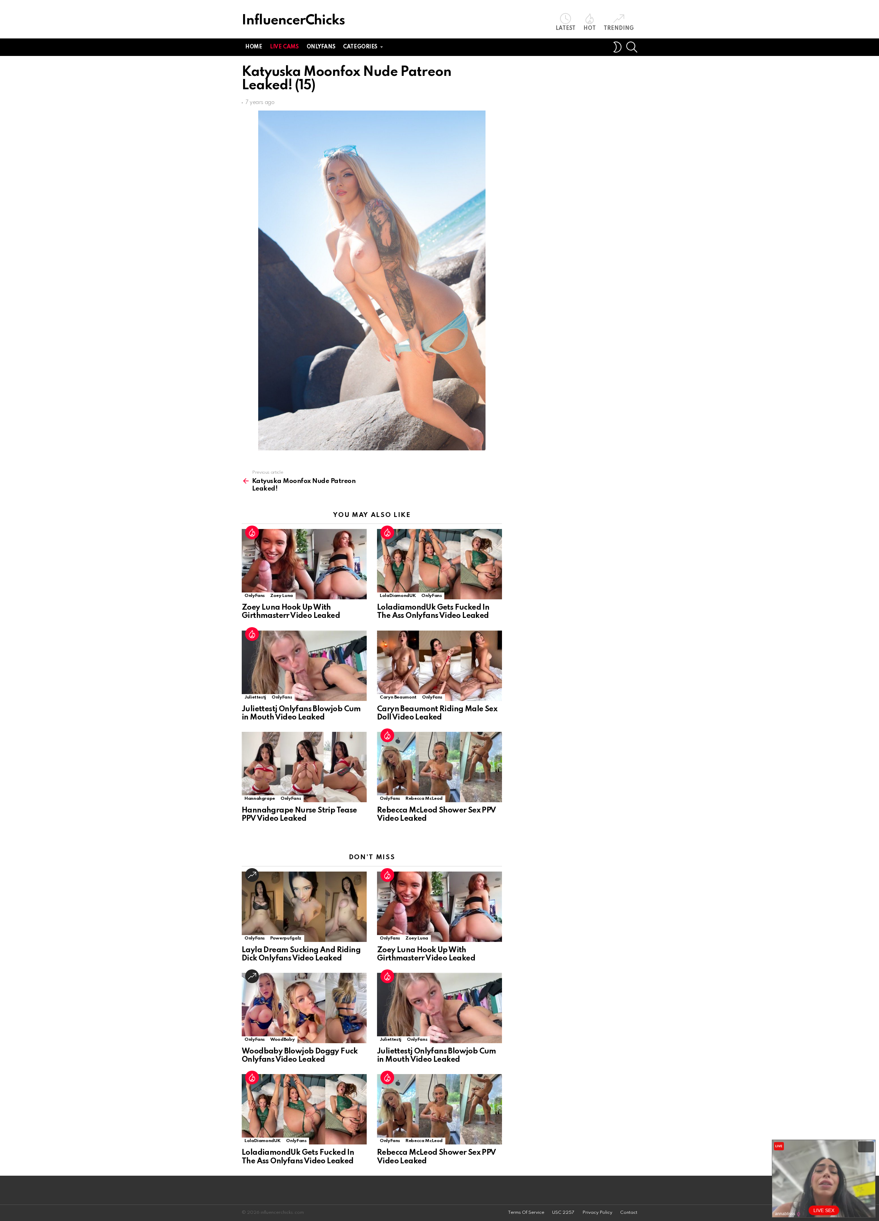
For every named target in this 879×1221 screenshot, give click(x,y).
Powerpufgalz (285, 938)
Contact (628, 1212)
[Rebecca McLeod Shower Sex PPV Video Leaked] (439, 767)
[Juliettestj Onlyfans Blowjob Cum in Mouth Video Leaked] (304, 666)
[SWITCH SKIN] (617, 47)
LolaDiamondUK (398, 596)
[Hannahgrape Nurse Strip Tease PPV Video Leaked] (304, 767)
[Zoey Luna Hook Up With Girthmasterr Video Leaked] (304, 564)
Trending (619, 28)
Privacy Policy (597, 1212)
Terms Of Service (526, 1212)
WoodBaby (282, 1039)
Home (253, 47)
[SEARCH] (631, 47)
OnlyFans (254, 596)
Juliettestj (255, 697)
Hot (589, 28)
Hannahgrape (259, 798)
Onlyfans (321, 47)
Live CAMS (284, 47)
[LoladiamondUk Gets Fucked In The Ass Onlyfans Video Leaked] (439, 564)
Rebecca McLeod (424, 798)
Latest (565, 28)
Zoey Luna (281, 596)
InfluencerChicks (293, 20)
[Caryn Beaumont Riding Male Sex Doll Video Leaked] (439, 666)
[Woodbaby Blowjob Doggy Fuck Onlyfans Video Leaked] (304, 1008)
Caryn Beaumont (398, 697)
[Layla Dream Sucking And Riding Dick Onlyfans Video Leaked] (304, 907)
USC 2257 (563, 1212)
